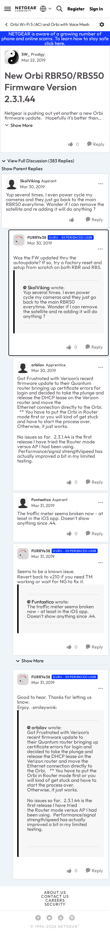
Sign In (96, 9)
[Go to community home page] (26, 8)
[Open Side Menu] (7, 9)
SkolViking (30, 181)
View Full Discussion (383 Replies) (40, 160)
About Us (55, 892)
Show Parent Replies (22, 168)
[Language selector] (46, 8)
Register (76, 9)
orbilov (37, 365)
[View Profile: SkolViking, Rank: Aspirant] (11, 183)
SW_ (25, 54)
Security (55, 904)
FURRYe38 (36, 237)
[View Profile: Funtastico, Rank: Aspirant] (22, 502)
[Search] (59, 8)
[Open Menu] (102, 24)
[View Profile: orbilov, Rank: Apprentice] (22, 367)
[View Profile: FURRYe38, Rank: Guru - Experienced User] (19, 240)
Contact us (55, 896)
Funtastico (41, 500)
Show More (21, 125)
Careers (55, 900)
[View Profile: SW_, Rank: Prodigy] (12, 57)
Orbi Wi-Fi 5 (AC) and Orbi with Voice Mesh (49, 24)
